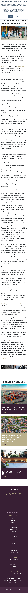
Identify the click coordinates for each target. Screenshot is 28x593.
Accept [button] (10, 16)
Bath (14, 518)
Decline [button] (17, 16)
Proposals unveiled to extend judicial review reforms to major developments (11, 439)
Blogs (14, 566)
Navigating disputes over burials (12, 473)
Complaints (14, 576)
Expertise (14, 548)
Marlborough (14, 534)
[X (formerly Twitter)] (8, 493)
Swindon (14, 527)
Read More (4, 412)
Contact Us (14, 552)
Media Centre (14, 582)
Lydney (14, 531)
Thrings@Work (14, 559)
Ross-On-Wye (14, 529)
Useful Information (14, 573)
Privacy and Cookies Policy (14, 580)
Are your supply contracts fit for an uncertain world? (13, 408)
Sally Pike (3, 66)
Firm (14, 545)
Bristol (14, 520)
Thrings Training (14, 562)
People (14, 543)
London (14, 522)
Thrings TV (14, 564)
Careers (14, 550)
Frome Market (14, 536)
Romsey (14, 525)
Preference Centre (14, 578)
